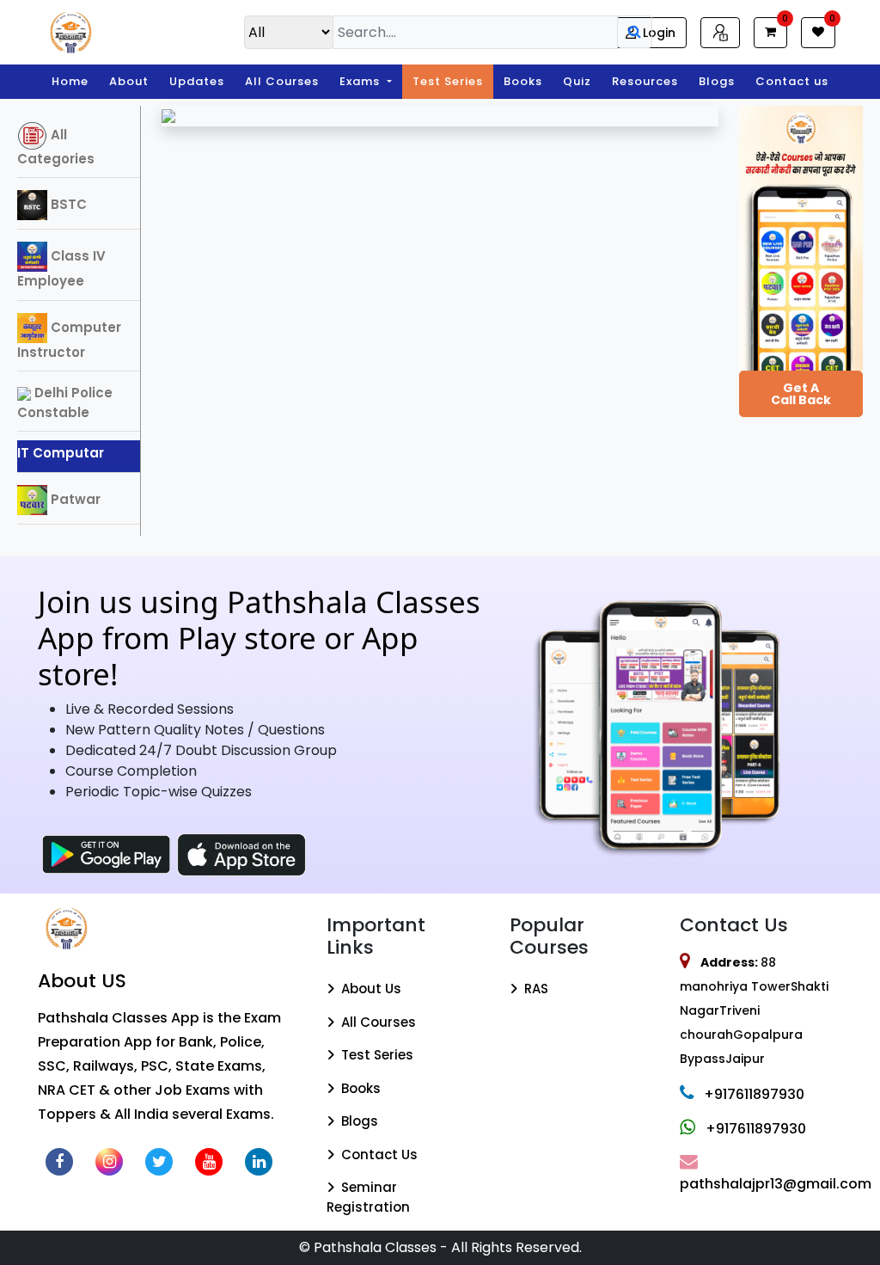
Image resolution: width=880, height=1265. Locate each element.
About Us (369, 988)
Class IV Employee (61, 268)
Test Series (447, 81)
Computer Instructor (69, 339)
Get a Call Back (801, 393)
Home (70, 81)
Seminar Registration (368, 1197)
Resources (645, 81)
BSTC (67, 204)
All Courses (282, 81)
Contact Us (378, 1154)
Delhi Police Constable (65, 402)
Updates (196, 81)
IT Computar (60, 453)
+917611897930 (754, 1094)
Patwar (74, 499)
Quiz (577, 81)
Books (523, 81)
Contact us (791, 81)
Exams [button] (361, 81)
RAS (534, 988)
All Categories (56, 147)
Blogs (717, 81)
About (129, 81)
